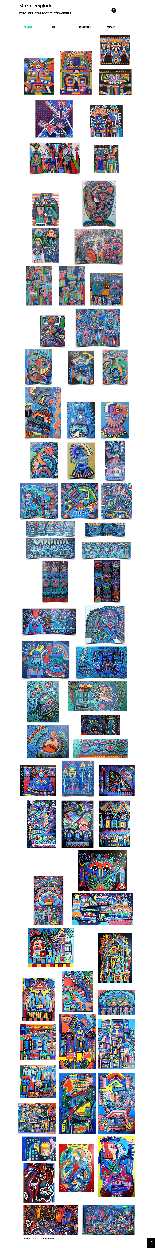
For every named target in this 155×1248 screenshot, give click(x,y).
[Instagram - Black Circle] (113, 10)
